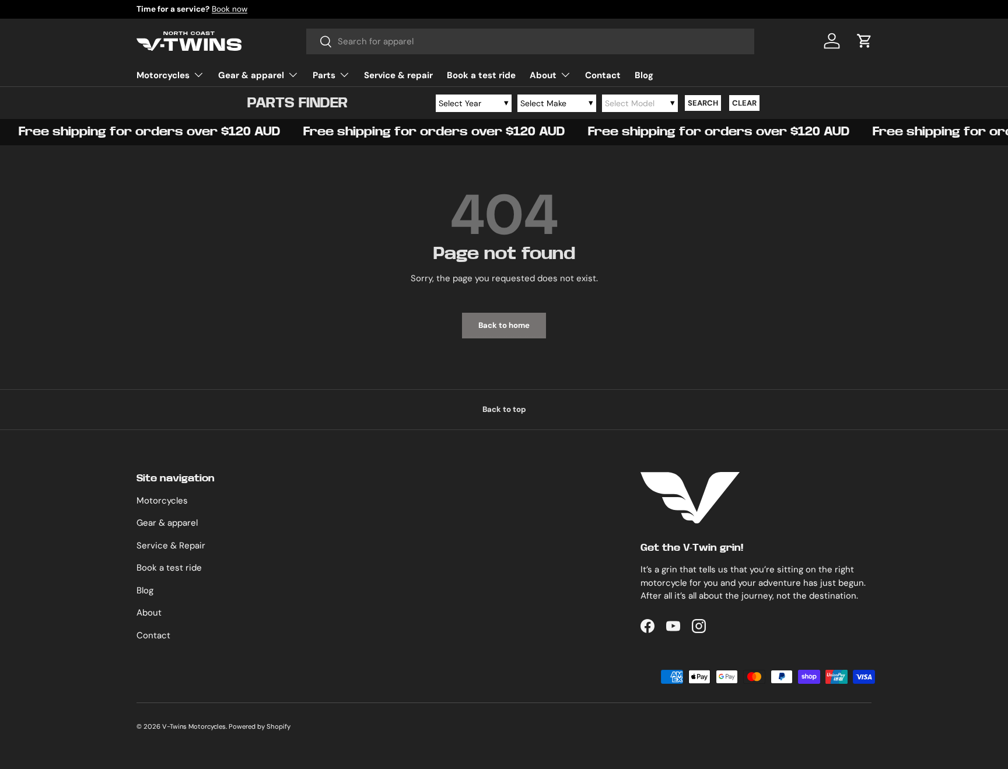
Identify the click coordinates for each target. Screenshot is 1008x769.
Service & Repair (170, 545)
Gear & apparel (251, 75)
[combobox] (530, 41)
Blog (644, 75)
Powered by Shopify (259, 726)
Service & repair (398, 75)
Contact (603, 75)
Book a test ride (481, 75)
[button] (864, 41)
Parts (324, 75)
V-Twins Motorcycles (194, 726)
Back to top (504, 409)
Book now (229, 9)
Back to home (504, 325)
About (543, 75)
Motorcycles (163, 75)
